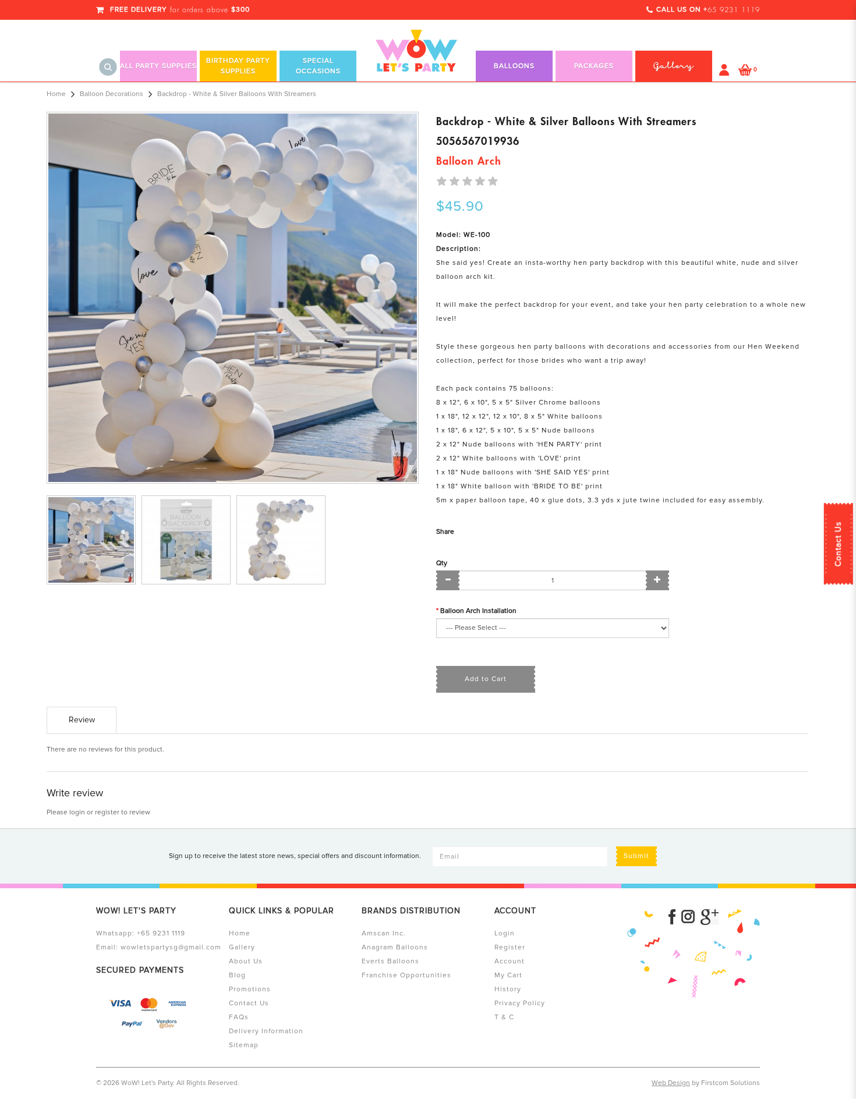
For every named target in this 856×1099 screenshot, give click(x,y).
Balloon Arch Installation (478, 611)
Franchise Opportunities (406, 975)
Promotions (250, 989)
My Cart (508, 975)
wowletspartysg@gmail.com (171, 947)
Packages (594, 66)
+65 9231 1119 (161, 933)
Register (509, 947)
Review (82, 720)
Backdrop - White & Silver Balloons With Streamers (236, 94)
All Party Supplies (158, 66)
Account (509, 961)
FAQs (239, 1017)
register (107, 812)
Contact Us (838, 543)
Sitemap (244, 1045)
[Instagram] (688, 917)
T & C (504, 1017)
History (507, 989)
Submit (636, 856)
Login (504, 933)
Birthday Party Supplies (238, 66)
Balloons (514, 66)
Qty (441, 563)
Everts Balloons (390, 961)
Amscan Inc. (384, 933)
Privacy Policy (519, 1003)
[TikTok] (709, 917)
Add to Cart (486, 679)
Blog (237, 975)
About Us (246, 961)
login (77, 812)
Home (56, 94)
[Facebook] (672, 917)
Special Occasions (318, 66)
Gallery (242, 947)
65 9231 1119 (734, 9)
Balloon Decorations (111, 94)
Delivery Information (266, 1031)
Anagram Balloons (395, 947)
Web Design (671, 1083)
